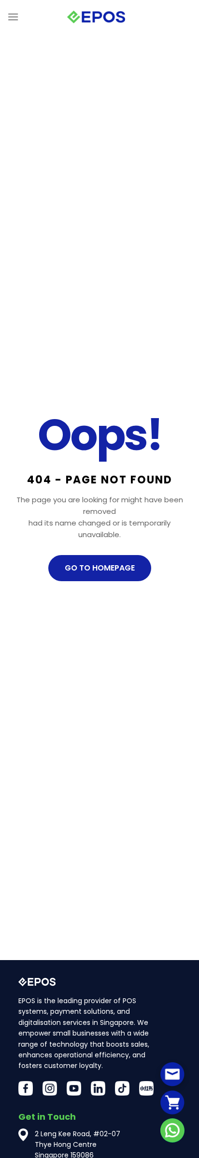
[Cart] (172, 1102)
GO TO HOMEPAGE (100, 567)
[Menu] (13, 17)
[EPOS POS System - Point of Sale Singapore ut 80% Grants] (96, 17)
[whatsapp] (172, 1130)
